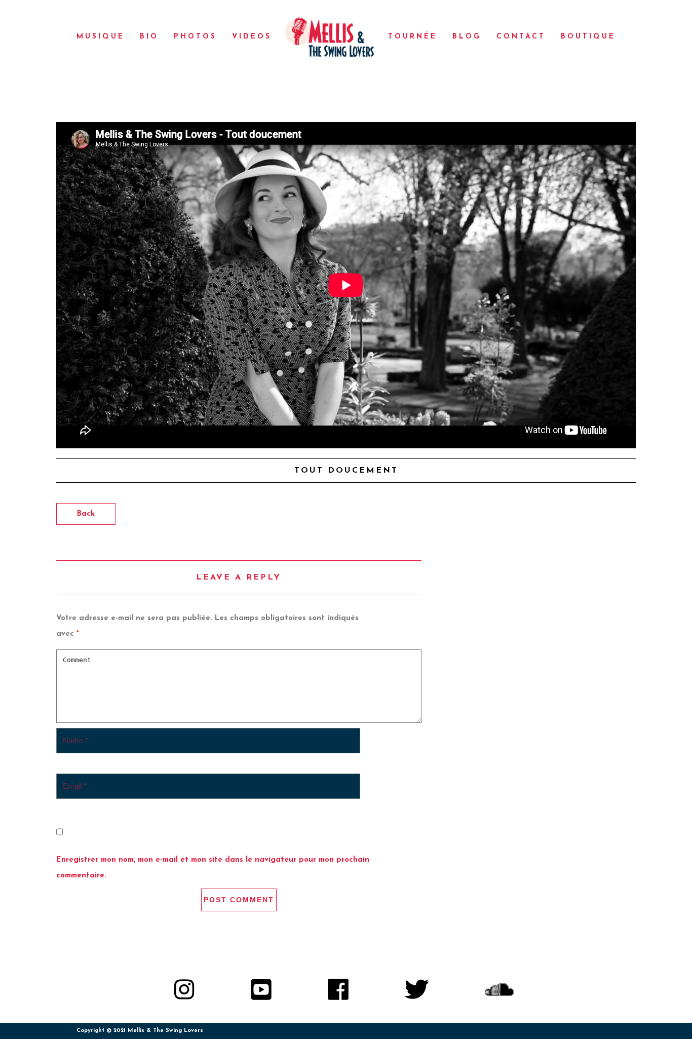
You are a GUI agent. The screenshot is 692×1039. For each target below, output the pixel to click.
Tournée (412, 37)
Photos (195, 37)
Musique (100, 37)
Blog (466, 37)
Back (86, 514)
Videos (252, 37)
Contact (521, 37)
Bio (149, 37)
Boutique (588, 37)
